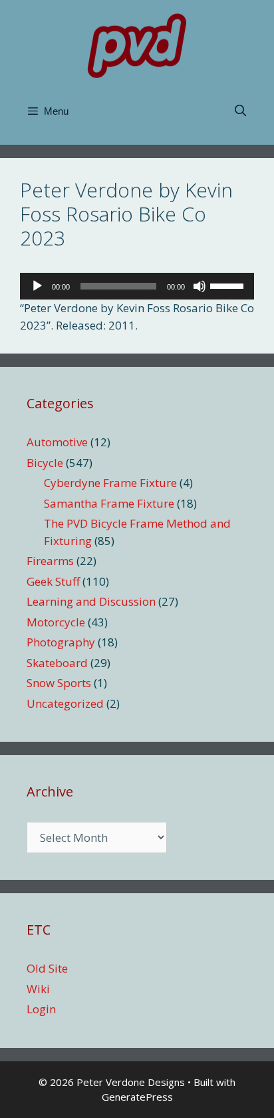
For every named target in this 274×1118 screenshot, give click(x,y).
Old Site (47, 968)
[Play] (37, 286)
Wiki (38, 989)
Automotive (57, 442)
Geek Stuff (53, 581)
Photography (61, 642)
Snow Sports (59, 682)
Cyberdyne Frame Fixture (110, 482)
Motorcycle (56, 622)
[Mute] (199, 286)
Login (41, 1009)
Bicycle (45, 462)
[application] (137, 286)
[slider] (228, 285)
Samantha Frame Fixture (109, 503)
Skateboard (57, 662)
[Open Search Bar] (240, 111)
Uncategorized (65, 703)
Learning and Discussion (91, 601)
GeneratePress (137, 1096)
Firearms (50, 560)
